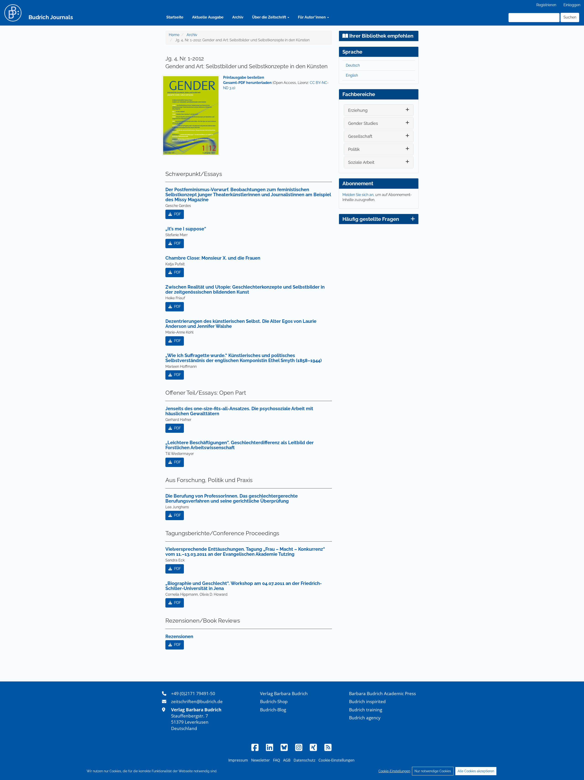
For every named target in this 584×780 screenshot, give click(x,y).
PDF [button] (177, 214)
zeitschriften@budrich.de (197, 701)
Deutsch (353, 65)
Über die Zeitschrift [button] (269, 17)
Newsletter (260, 760)
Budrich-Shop (274, 701)
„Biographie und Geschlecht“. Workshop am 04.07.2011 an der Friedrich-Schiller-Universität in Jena (243, 586)
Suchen (569, 17)
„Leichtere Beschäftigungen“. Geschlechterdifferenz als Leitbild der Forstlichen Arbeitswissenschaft (239, 445)
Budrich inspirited (367, 701)
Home (174, 35)
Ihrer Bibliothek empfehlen (380, 36)
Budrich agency (365, 718)
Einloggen (571, 5)
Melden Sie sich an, (358, 195)
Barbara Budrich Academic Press (382, 693)
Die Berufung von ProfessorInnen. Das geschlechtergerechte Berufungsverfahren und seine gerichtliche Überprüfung (231, 498)
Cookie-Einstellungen (394, 771)
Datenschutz (304, 760)
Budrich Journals (51, 17)
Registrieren (546, 5)
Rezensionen (179, 636)
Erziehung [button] (358, 110)
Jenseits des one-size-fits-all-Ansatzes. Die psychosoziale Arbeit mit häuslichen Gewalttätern (239, 411)
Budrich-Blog (273, 710)
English (352, 75)
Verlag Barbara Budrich (284, 693)
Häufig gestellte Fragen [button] (370, 219)
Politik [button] (354, 149)
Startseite (174, 17)
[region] (292, 771)
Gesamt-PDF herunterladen (247, 83)
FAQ (276, 760)
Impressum (238, 760)
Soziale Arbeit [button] (361, 162)
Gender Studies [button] (363, 123)
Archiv (237, 17)
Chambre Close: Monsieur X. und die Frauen (212, 258)
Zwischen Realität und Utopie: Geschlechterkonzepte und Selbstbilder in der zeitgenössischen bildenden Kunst (245, 289)
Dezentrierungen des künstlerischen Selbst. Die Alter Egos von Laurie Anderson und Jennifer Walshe (240, 323)
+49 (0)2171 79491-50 (193, 693)
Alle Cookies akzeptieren (476, 771)
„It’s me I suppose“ (185, 229)
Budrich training (365, 710)
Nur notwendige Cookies (433, 771)
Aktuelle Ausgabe (208, 17)
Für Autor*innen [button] (312, 17)
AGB (286, 760)
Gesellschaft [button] (360, 136)
